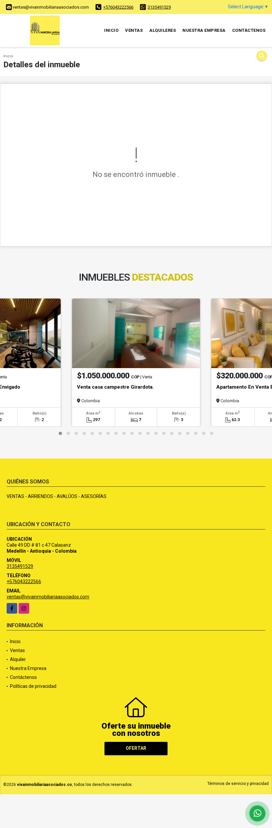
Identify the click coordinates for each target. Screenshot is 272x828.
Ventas (134, 30)
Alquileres (162, 30)
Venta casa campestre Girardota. (115, 387)
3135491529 (159, 7)
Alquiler (18, 659)
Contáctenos (249, 30)
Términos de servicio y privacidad (238, 783)
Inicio (111, 30)
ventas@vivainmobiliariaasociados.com (48, 596)
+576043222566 (118, 7)
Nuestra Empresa (204, 30)
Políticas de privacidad (33, 686)
